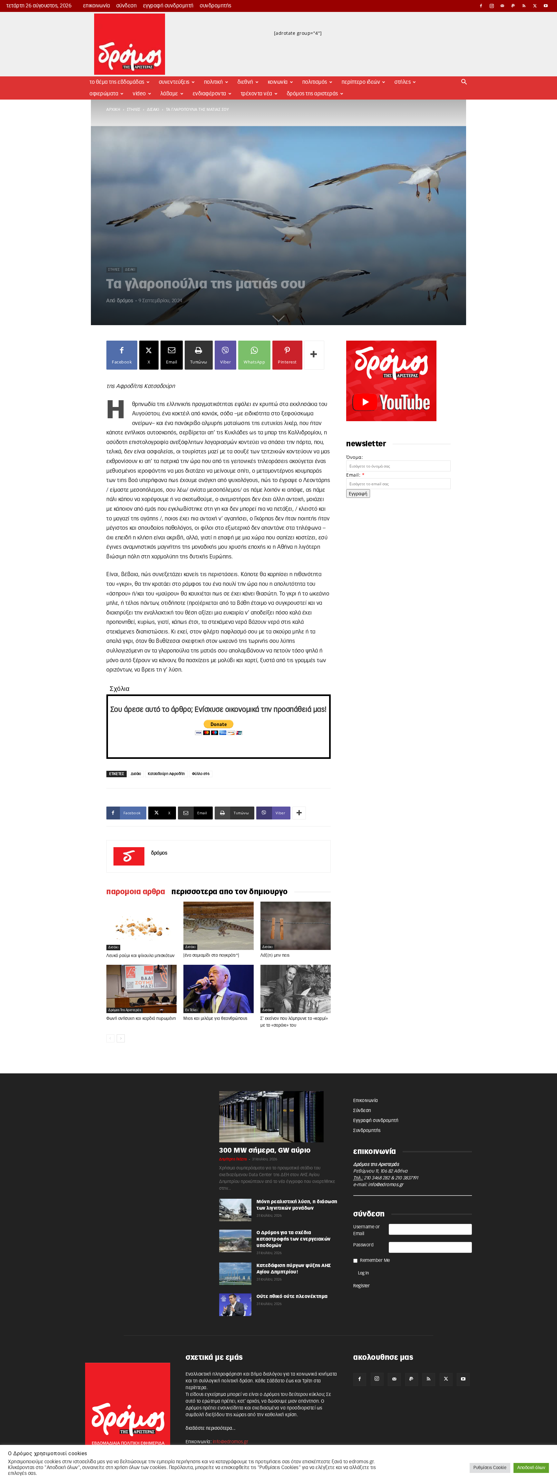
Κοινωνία (278, 82)
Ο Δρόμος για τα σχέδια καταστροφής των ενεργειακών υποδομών (294, 1239)
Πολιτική (213, 82)
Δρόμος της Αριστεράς (312, 93)
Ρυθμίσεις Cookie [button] (490, 1468)
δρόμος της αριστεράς (124, 1010)
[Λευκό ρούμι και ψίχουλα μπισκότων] (141, 926)
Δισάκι (153, 109)
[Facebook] (481, 6)
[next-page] (121, 1038)
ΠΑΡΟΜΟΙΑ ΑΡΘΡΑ (135, 891)
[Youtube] (546, 6)
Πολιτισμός (314, 82)
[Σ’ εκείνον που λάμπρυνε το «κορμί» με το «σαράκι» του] (295, 989)
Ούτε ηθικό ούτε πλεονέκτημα (292, 1296)
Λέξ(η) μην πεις (275, 955)
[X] (535, 6)
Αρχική (113, 109)
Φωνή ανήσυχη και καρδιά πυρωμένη (141, 1019)
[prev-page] (110, 1038)
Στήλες (403, 82)
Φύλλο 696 (201, 774)
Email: (355, 475)
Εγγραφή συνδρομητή (168, 5)
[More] (314, 355)
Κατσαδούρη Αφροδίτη (166, 774)
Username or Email (366, 1230)
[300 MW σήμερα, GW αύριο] (278, 1117)
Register (361, 1286)
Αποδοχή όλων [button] (531, 1468)
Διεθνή (245, 82)
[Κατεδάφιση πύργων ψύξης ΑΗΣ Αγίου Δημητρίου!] (235, 1274)
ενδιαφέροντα (209, 93)
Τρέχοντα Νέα (256, 93)
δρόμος (125, 300)
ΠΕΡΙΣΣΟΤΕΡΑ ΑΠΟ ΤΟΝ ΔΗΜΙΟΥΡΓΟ (229, 891)
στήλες (134, 109)
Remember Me (375, 1260)
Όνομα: (354, 457)
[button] (464, 83)
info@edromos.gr (386, 1185)
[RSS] (524, 6)
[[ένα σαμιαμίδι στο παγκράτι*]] (218, 926)
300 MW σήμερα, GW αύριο (265, 1150)
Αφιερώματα (104, 93)
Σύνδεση (126, 5)
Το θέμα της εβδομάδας (117, 82)
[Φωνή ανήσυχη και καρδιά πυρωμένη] (141, 989)
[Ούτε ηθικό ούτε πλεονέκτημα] (235, 1304)
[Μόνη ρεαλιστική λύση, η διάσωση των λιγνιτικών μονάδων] (235, 1210)
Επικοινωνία (96, 5)
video (139, 93)
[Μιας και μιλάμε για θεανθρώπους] (218, 989)
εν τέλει (191, 1010)
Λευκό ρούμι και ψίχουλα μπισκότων (140, 956)
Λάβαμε (169, 93)
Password (363, 1245)
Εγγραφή (358, 493)
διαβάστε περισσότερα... (211, 1428)
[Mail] (502, 6)
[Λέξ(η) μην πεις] (295, 926)
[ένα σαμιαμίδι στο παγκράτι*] (211, 955)
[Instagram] (492, 6)
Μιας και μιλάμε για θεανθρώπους (215, 1019)
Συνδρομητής (215, 5)
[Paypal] (513, 6)
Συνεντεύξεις (174, 82)
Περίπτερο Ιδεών (361, 82)
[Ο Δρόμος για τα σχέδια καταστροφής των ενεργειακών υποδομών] (235, 1241)
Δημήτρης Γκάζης (233, 1159)
